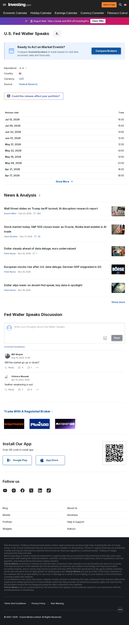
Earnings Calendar (66, 13)
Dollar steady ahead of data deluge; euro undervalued (40, 248)
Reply (11, 367)
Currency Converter (92, 13)
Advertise (72, 515)
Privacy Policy (38, 603)
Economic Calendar (15, 13)
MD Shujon (17, 354)
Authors (71, 528)
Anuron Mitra (10, 213)
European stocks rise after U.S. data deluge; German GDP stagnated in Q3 (52, 267)
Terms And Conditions (15, 603)
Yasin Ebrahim (11, 236)
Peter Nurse (10, 253)
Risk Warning (57, 603)
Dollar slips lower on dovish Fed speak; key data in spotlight (43, 285)
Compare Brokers (106, 50)
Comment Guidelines (14, 347)
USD (21, 78)
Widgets (7, 528)
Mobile (6, 515)
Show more (118, 302)
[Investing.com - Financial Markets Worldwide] (19, 5)
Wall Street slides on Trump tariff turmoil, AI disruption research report (51, 208)
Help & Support (75, 521)
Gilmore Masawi (20, 376)
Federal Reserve (28, 84)
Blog (5, 508)
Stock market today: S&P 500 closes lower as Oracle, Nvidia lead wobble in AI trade (55, 229)
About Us (72, 508)
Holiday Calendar (40, 13)
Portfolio (7, 521)
